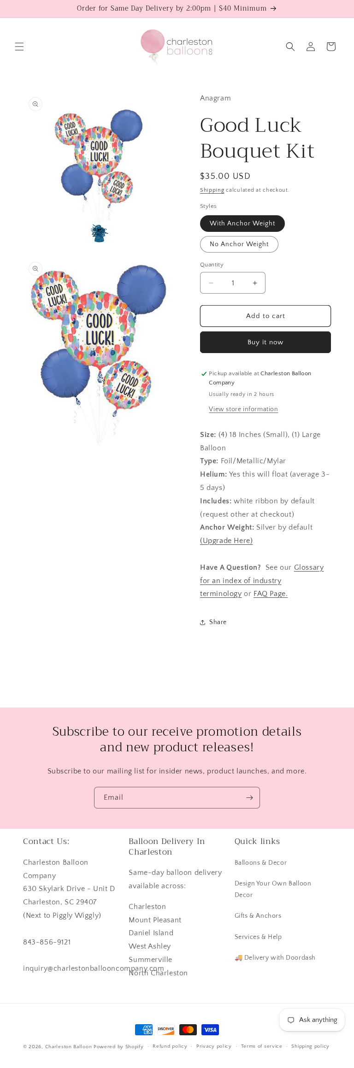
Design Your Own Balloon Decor (273, 889)
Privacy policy (214, 1046)
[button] (19, 46)
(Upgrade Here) (226, 541)
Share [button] (218, 622)
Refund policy (170, 1046)
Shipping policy (310, 1046)
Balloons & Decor (261, 863)
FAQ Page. (271, 594)
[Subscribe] (249, 797)
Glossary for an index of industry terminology (262, 580)
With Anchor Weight (242, 223)
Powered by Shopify (119, 1047)
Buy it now (265, 342)
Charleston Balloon (68, 1047)
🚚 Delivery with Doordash (275, 958)
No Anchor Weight (239, 244)
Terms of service (262, 1046)
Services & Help (258, 937)
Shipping (212, 190)
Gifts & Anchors (258, 916)
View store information (243, 409)
